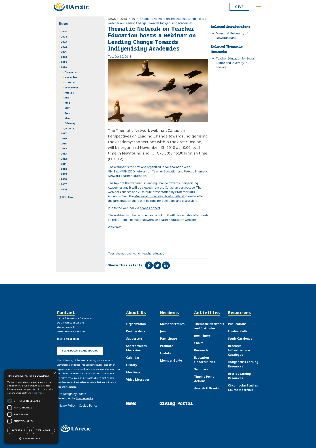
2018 (123, 19)
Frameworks (84, 398)
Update (165, 353)
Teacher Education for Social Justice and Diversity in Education (235, 62)
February (70, 123)
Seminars (201, 369)
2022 (64, 46)
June (67, 102)
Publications (237, 324)
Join (163, 331)
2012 (64, 158)
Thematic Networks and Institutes (209, 326)
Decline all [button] (43, 430)
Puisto (81, 394)
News (112, 19)
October (70, 82)
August (69, 92)
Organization (136, 324)
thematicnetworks (128, 253)
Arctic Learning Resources (239, 376)
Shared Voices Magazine (136, 348)
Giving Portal (176, 403)
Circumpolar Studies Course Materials (243, 387)
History (131, 365)
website (190, 220)
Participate (168, 339)
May (67, 107)
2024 (64, 36)
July (67, 97)
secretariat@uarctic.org (80, 350)
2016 (64, 138)
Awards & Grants (206, 388)
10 (133, 19)
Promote (166, 346)
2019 (64, 62)
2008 (64, 179)
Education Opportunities (204, 360)
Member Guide (171, 360)
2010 (64, 169)
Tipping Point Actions (204, 379)
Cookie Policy (88, 406)
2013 (64, 153)
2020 (64, 57)
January (69, 128)
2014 (64, 148)
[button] (31, 438)
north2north (203, 336)
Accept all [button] (18, 430)
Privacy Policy (66, 406)
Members (169, 313)
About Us (136, 313)
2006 (64, 189)
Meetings (133, 372)
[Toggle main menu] (258, 6)
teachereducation (154, 253)
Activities (207, 313)
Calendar (132, 358)
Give (239, 6)
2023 (64, 41)
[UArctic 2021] (77, 428)
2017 (64, 133)
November (71, 77)
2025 (64, 31)
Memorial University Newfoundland (159, 196)
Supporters (134, 339)
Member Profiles (172, 324)
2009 (64, 174)
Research (201, 350)
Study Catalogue (240, 339)
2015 (64, 143)
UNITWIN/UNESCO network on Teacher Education (142, 171)
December (71, 72)
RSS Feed (67, 197)
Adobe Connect (150, 208)
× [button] (54, 373)
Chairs (198, 343)
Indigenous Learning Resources (243, 364)
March (68, 118)
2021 (64, 51)
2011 (64, 164)
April (67, 113)
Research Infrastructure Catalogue (239, 350)
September (71, 87)
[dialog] (31, 406)
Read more (38, 392)
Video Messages (138, 380)
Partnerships (135, 331)
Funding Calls (237, 331)
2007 (64, 184)
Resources (239, 313)
